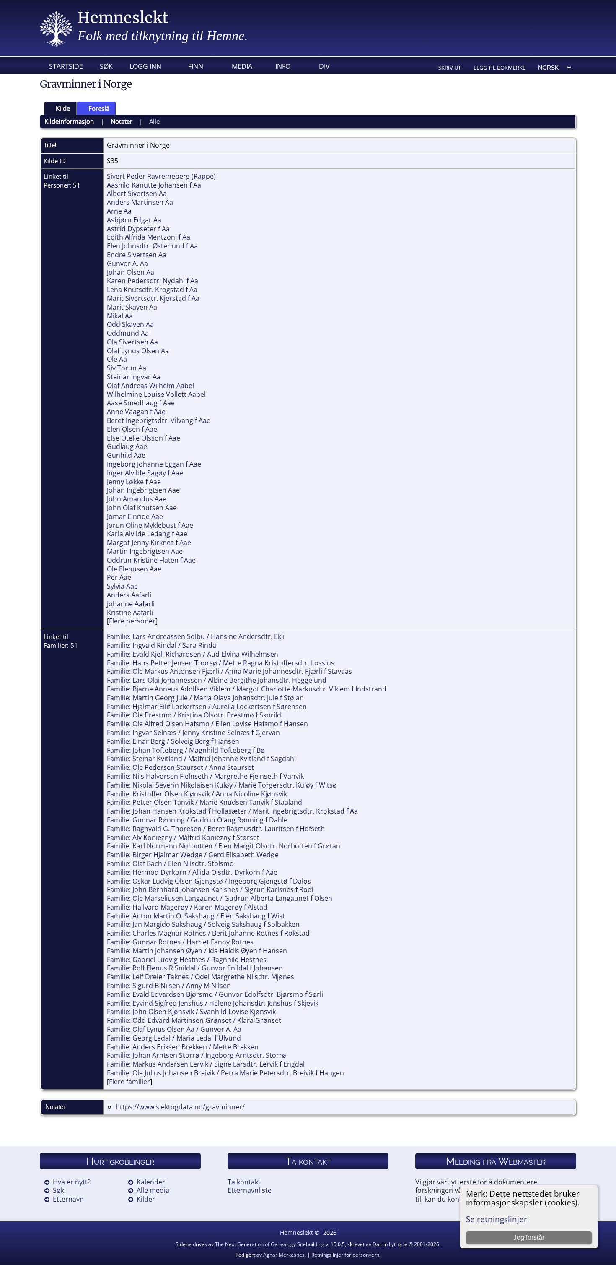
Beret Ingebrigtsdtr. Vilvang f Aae (158, 420)
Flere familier (129, 1081)
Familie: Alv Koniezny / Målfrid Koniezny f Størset (183, 837)
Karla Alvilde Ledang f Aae (147, 533)
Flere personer (132, 621)
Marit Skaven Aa (132, 307)
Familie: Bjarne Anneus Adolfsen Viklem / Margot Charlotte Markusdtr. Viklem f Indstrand (246, 689)
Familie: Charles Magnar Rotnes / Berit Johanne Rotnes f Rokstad (208, 933)
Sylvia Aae (122, 586)
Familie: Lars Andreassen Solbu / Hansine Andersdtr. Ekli (196, 636)
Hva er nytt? (72, 1182)
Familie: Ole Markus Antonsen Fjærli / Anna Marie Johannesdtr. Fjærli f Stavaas (229, 671)
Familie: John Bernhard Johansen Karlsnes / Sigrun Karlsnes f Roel (210, 889)
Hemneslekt (123, 17)
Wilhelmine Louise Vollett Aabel (156, 394)
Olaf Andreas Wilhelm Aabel (150, 385)
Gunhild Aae (126, 455)
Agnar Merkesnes (284, 1254)
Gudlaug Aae (127, 446)
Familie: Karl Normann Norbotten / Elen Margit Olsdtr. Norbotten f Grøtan (223, 845)
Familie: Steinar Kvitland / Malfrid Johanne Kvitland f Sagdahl (201, 758)
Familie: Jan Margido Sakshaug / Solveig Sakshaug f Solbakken (203, 924)
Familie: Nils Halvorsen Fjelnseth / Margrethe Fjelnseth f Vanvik (205, 776)
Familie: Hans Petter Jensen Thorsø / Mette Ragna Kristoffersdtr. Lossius (220, 663)
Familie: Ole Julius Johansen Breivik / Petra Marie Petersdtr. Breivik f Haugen (225, 1072)
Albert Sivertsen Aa (137, 193)
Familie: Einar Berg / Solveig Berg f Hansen (173, 741)
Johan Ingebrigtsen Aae (143, 490)
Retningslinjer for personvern (345, 1254)
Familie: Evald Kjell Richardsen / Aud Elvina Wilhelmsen (192, 654)
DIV (324, 66)
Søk (106, 66)
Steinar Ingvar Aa (133, 376)
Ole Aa (117, 359)
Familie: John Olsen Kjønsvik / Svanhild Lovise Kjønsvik (191, 1011)
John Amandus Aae (136, 498)
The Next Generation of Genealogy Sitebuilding (269, 1244)
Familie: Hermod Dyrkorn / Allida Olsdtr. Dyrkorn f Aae (192, 872)
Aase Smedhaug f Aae (141, 402)
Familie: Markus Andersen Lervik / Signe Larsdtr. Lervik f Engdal (206, 1064)
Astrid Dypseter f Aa (138, 228)
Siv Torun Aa (126, 368)
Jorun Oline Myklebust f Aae (150, 525)
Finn (195, 66)
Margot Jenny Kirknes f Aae (149, 542)
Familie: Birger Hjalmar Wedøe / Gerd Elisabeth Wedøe (193, 854)
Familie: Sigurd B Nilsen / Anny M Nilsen (169, 985)
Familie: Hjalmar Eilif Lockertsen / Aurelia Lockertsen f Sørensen (207, 706)
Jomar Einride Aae (135, 516)
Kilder (146, 1199)
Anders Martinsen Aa (140, 202)
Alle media (153, 1190)
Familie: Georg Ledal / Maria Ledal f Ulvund (174, 1038)
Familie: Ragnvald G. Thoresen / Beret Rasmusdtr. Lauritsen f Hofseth (216, 828)
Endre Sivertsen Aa (136, 254)
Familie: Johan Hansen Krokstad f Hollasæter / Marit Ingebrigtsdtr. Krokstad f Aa (232, 811)
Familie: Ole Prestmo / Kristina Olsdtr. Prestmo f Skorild (194, 715)
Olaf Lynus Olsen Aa (138, 350)
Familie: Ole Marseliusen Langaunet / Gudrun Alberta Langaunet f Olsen (219, 898)
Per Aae (119, 577)
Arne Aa (119, 211)
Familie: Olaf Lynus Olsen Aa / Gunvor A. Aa (174, 1029)
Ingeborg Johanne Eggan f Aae (154, 464)
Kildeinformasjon (69, 121)
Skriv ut (449, 67)
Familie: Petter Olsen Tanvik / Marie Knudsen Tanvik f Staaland (204, 802)
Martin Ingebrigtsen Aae (145, 551)
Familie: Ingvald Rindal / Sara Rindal (162, 645)
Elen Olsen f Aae (132, 429)
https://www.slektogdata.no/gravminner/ (180, 1106)
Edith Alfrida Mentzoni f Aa (148, 237)
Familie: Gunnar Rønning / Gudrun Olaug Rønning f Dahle (197, 819)
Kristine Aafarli (130, 612)
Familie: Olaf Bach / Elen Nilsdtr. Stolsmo (170, 863)
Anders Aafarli (129, 595)
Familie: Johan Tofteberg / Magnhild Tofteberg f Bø (186, 750)
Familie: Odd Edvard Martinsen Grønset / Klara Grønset (194, 1020)
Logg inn (145, 66)
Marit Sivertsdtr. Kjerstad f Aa (153, 298)
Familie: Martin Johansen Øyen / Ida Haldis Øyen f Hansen (197, 950)
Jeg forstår (528, 1237)
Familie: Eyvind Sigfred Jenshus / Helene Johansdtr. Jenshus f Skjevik (212, 1003)
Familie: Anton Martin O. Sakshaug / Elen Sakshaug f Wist (196, 916)
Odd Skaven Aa (130, 324)
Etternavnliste (250, 1190)
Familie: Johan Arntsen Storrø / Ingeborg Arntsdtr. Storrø (196, 1055)
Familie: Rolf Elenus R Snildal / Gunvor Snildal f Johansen (195, 968)
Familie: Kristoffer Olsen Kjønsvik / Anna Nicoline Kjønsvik (197, 793)
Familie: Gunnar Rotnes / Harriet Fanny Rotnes (180, 942)
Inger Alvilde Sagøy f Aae (145, 472)
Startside (66, 66)
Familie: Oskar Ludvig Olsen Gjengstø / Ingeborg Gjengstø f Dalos (209, 881)
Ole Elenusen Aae (134, 569)
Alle (154, 121)
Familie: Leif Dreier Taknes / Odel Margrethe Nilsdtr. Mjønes (200, 976)
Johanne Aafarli (131, 603)
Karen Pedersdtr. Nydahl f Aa (152, 280)
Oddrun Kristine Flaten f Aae (151, 560)
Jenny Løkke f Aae (134, 481)
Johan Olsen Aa (130, 272)
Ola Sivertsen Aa (132, 342)
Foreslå (98, 108)
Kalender (151, 1182)
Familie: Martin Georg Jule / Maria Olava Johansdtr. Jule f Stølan (205, 697)
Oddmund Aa (128, 333)
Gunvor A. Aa (127, 263)
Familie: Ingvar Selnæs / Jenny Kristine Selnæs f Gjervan (193, 732)
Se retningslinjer (496, 1219)
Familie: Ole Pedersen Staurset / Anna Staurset (180, 767)
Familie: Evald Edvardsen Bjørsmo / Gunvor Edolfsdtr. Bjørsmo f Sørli (215, 994)
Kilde (63, 108)
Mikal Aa (120, 316)
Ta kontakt (244, 1182)
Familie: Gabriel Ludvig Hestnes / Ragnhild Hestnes (187, 959)
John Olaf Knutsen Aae (142, 507)
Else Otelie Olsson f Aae (143, 438)
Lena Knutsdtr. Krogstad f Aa (152, 289)
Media (242, 66)
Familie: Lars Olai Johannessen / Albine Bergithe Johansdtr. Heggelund (216, 680)
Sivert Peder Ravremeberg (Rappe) (161, 176)
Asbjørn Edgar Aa (134, 219)
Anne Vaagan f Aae (136, 411)
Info (282, 66)
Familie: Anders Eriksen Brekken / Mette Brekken (183, 1046)
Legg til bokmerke (499, 67)
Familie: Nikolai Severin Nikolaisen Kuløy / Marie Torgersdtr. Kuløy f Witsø (222, 785)
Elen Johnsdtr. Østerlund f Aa (152, 245)
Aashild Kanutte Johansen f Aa (154, 185)
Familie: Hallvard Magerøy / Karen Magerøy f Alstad (187, 907)
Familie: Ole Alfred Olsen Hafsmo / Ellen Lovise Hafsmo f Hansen (207, 723)
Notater (121, 121)
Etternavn (68, 1199)
